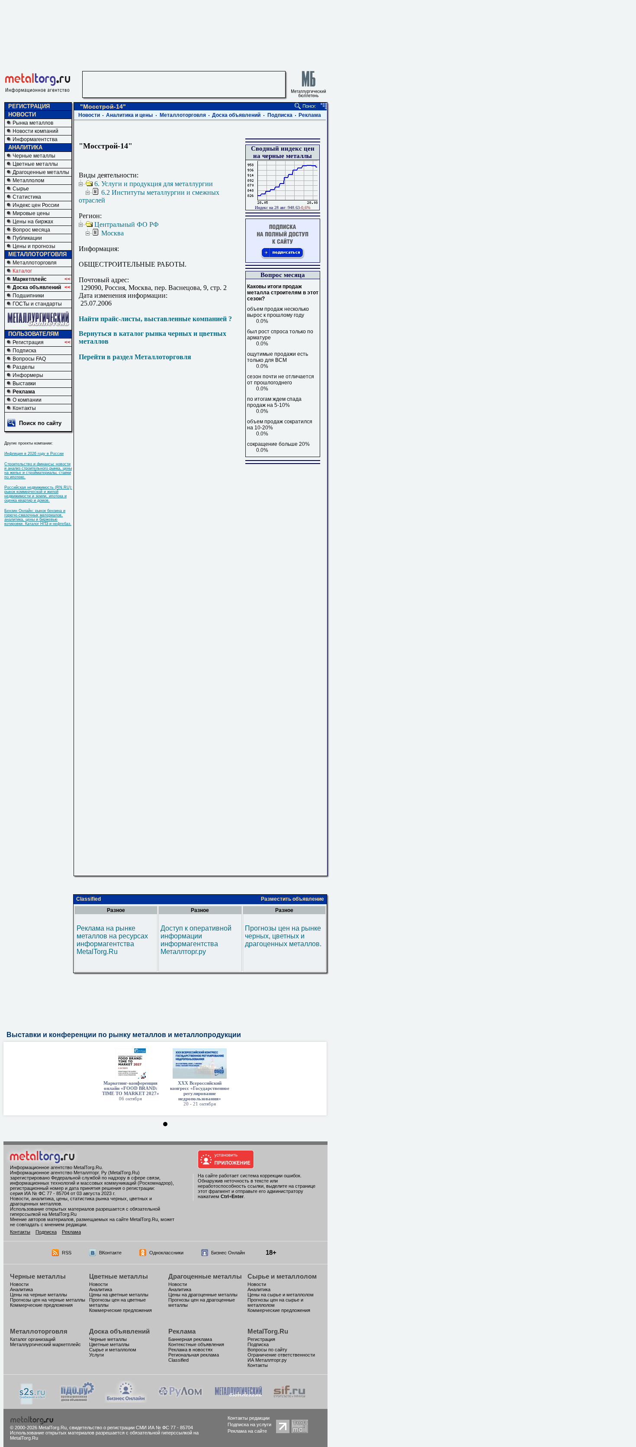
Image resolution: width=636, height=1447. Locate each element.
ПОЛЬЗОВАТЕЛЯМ (33, 334)
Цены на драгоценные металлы (203, 1294)
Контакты (24, 408)
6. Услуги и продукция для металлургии (153, 183)
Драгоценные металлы (41, 172)
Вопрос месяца (31, 230)
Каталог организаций (32, 1339)
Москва (112, 233)
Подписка (24, 351)
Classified (88, 899)
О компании (27, 400)
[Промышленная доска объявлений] (77, 1401)
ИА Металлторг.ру (267, 1360)
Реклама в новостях (190, 1349)
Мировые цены (31, 213)
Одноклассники (166, 1252)
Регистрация (28, 342)
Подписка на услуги (249, 1424)
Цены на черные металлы (38, 1294)
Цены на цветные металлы (118, 1294)
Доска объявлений (37, 287)
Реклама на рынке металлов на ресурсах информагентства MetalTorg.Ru (112, 940)
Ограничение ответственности (281, 1354)
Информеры (28, 375)
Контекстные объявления (196, 1344)
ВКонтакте (110, 1252)
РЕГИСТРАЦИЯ (29, 106)
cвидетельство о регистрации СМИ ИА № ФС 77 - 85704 (131, 1427)
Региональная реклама (193, 1354)
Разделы (24, 367)
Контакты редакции (249, 1418)
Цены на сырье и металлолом (280, 1294)
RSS (66, 1252)
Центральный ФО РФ (126, 224)
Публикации (27, 238)
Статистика (27, 197)
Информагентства (35, 139)
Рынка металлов (33, 123)
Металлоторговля (35, 263)
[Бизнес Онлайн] (126, 1400)
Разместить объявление (292, 899)
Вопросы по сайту (267, 1349)
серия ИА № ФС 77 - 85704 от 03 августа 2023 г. (63, 1193)
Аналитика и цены (129, 115)
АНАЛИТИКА (25, 147)
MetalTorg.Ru (267, 1331)
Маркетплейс (30, 279)
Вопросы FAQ (29, 359)
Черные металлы (34, 156)
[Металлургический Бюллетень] (238, 1400)
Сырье (21, 189)
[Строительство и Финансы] (289, 1400)
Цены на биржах (33, 222)
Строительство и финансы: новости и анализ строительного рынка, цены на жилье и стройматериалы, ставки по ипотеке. (38, 470)
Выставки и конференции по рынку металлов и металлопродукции (123, 1034)
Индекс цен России (36, 205)
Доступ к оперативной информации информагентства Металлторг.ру (196, 940)
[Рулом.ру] (180, 1400)
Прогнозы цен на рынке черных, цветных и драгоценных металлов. (283, 936)
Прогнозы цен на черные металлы (47, 1299)
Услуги (96, 1354)
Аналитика (21, 1289)
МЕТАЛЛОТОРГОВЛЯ (37, 254)
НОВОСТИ (22, 114)
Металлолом (28, 180)
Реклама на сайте (247, 1431)
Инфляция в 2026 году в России (34, 453)
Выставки (24, 383)
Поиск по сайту (40, 423)
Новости (89, 115)
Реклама (24, 392)
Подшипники (28, 296)
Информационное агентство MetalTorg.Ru (56, 1167)
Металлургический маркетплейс (45, 1344)
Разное (116, 910)
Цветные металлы (35, 164)
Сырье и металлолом (282, 1276)
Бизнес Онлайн (228, 1252)
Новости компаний (35, 131)
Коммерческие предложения (41, 1305)
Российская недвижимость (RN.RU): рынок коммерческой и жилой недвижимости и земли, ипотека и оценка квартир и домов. (38, 494)
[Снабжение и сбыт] (33, 1402)
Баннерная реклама (190, 1339)
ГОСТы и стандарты (37, 304)
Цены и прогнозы (34, 246)
